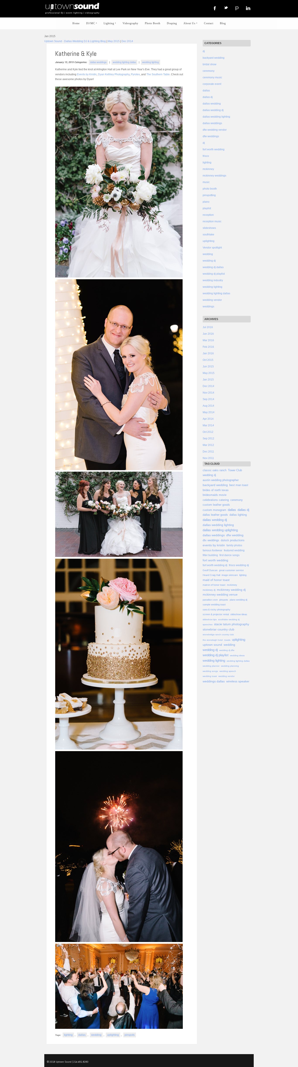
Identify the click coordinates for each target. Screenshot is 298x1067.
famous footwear (212, 550)
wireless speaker (237, 681)
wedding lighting (150, 62)
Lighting (110, 23)
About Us (190, 23)
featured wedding (234, 550)
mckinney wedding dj (231, 589)
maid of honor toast (216, 580)
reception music (212, 221)
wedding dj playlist (214, 273)
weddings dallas (214, 681)
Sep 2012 (208, 438)
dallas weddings (98, 62)
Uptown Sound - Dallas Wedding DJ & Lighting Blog (75, 41)
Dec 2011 (208, 451)
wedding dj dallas (213, 267)
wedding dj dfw (226, 650)
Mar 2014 (208, 425)
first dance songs (229, 555)
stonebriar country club (218, 629)
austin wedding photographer (221, 480)
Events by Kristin (87, 74)
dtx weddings (211, 540)
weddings (208, 306)
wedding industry (213, 280)
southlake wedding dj (229, 619)
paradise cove (210, 599)
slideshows (209, 227)
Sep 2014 (208, 399)
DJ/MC (91, 23)
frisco (206, 156)
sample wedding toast (214, 604)
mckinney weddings (214, 175)
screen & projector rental (216, 614)
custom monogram (214, 510)
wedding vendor (212, 299)
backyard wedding (213, 57)
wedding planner (211, 666)
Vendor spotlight (212, 247)
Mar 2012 (208, 445)
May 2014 (208, 412)
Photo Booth (152, 23)
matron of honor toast (214, 585)
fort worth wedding (213, 149)
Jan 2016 (208, 353)
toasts (227, 640)
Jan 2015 (208, 379)
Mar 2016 (208, 340)
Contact (208, 23)
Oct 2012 (208, 431)
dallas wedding (212, 103)
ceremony (208, 70)
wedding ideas (237, 655)
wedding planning (230, 666)
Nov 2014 (208, 392)
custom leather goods (216, 504)
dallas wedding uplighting (220, 530)
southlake (208, 234)
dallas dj (208, 97)
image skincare (230, 575)
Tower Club (235, 470)
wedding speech (227, 671)
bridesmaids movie (214, 495)
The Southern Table (158, 74)
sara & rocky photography (216, 609)
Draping (172, 23)
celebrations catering (216, 500)
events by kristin (214, 545)
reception (208, 214)
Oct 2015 (208, 359)
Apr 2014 (208, 418)
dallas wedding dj (213, 110)
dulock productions (233, 540)
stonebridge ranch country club (218, 634)
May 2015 (114, 41)
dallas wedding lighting (216, 116)
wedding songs (210, 671)
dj (204, 51)
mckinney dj (209, 590)
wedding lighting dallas (124, 62)
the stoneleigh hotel (213, 640)
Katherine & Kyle (76, 54)
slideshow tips (210, 619)
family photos (234, 545)
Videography (130, 23)
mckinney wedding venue (220, 594)
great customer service (231, 570)
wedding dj (209, 260)
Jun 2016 (208, 333)
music (206, 182)
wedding (96, 1034)
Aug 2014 (208, 405)
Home (76, 23)
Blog (223, 23)
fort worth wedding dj (215, 565)
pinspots (130, 1034)
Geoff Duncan (210, 570)
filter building (210, 555)
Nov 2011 (208, 458)
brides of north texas (216, 490)
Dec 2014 (127, 41)
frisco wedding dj (239, 565)
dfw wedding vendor (215, 129)
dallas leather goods (215, 514)
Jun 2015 (208, 366)
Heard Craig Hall (211, 575)
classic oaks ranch (214, 470)
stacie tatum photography (231, 624)
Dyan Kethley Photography (114, 74)
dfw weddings (211, 136)
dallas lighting (238, 514)
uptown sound (212, 644)
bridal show (209, 64)
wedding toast (210, 676)
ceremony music (212, 77)
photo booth (210, 188)
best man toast (238, 485)
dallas (82, 1034)
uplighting (113, 1034)
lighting (68, 1034)
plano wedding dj (238, 599)
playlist (207, 208)
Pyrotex (135, 74)
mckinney (208, 169)
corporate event (212, 84)
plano (206, 201)
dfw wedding (234, 535)
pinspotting (209, 195)
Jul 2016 (208, 327)
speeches (207, 624)
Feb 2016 (208, 346)
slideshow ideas (238, 614)
